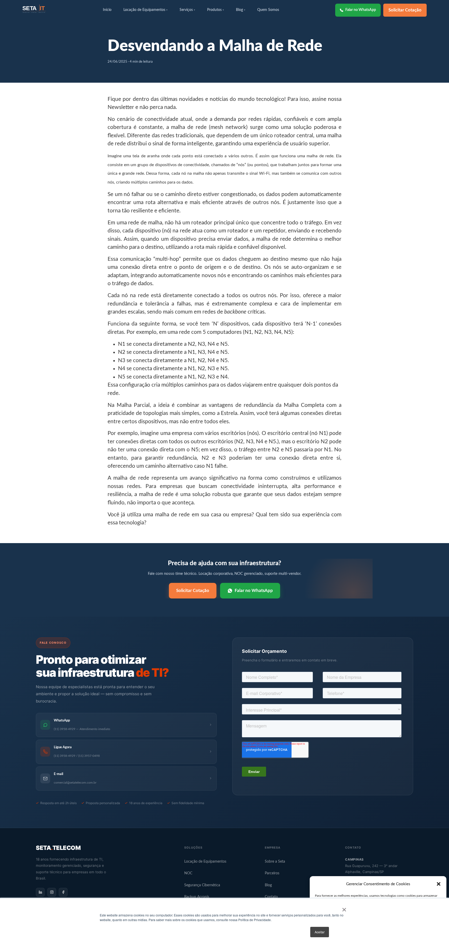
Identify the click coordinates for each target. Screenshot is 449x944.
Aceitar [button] (320, 932)
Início (107, 10)
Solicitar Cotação (404, 10)
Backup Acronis (196, 897)
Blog (268, 885)
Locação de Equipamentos (205, 861)
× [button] (344, 908)
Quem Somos (268, 10)
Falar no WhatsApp (360, 10)
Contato (271, 897)
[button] (438, 884)
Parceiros (272, 873)
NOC (188, 873)
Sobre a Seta (275, 861)
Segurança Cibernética (202, 885)
